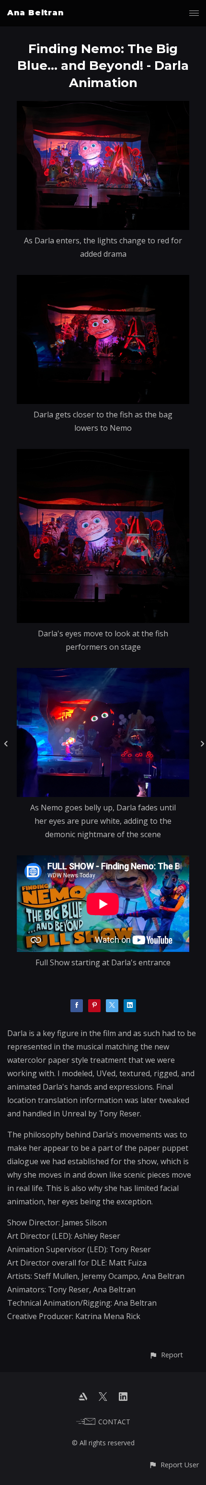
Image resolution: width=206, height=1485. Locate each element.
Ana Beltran (35, 12)
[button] (166, 1355)
